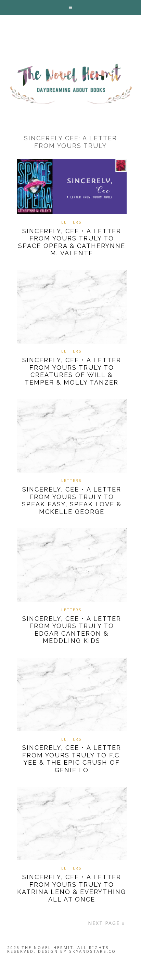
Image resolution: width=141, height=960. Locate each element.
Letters (71, 222)
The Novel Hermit (70, 84)
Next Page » (106, 923)
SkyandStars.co (92, 951)
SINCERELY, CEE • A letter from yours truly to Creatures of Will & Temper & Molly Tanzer (71, 371)
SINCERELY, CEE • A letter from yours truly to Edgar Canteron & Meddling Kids (71, 630)
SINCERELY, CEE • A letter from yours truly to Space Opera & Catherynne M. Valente (71, 242)
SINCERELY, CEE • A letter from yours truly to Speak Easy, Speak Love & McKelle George (71, 500)
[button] (70, 7)
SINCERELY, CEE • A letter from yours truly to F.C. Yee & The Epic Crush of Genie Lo (71, 759)
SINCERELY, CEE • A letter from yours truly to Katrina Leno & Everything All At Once (71, 888)
